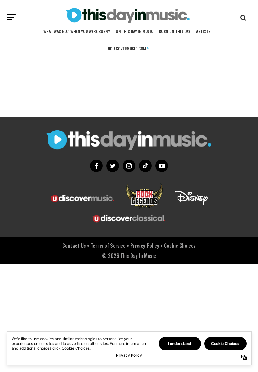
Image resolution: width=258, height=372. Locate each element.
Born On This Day (174, 31)
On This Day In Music (134, 31)
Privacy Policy (144, 245)
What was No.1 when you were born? (76, 31)
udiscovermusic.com (128, 48)
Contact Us (74, 245)
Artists (203, 31)
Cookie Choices (180, 245)
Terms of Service (108, 245)
